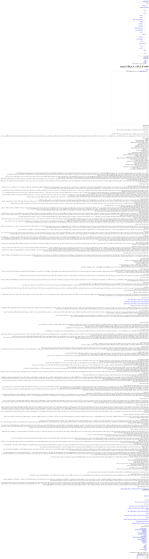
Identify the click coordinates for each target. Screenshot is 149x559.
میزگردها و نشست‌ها (139, 27)
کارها (145, 12)
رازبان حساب (138, 555)
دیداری (141, 45)
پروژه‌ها (141, 15)
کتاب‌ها (141, 17)
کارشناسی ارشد (139, 38)
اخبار (145, 52)
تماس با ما (144, 5)
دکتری (141, 41)
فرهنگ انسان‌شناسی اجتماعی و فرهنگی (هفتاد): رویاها (138, 299)
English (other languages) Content (142, 521)
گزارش (141, 32)
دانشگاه (144, 34)
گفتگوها (141, 21)
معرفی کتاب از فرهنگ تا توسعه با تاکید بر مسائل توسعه (135, 488)
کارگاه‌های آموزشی (139, 29)
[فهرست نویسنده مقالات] (146, 494)
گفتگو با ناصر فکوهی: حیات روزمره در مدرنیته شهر (139, 505)
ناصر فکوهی (122, 488)
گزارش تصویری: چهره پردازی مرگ (142, 501)
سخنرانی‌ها (141, 25)
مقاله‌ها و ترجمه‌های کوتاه (138, 19)
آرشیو (147, 488)
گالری (144, 50)
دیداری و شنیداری (142, 43)
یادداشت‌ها (141, 23)
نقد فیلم (144, 541)
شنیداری (141, 47)
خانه (145, 10)
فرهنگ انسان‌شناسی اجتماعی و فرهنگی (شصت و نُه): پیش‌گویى (136, 301)
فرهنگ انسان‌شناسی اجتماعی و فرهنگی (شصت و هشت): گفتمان (136, 303)
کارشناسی (141, 36)
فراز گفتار (143, 538)
